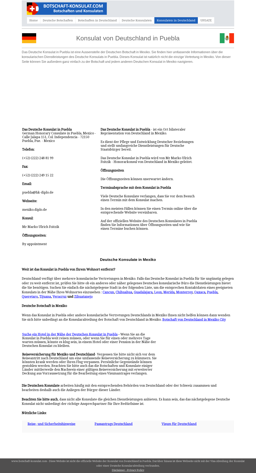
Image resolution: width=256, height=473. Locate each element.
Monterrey (184, 292)
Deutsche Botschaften (58, 20)
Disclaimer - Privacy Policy (128, 470)
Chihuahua (124, 292)
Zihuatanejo (83, 296)
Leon (158, 292)
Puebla (212, 292)
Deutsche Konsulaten (137, 20)
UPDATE (206, 20)
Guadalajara (143, 292)
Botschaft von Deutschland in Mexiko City (194, 319)
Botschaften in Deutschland (97, 20)
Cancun (108, 292)
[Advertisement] (128, 94)
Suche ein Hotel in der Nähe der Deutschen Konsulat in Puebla (70, 334)
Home (33, 20)
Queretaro (30, 296)
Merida (169, 292)
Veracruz (60, 296)
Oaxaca (199, 292)
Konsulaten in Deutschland (176, 20)
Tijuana (45, 296)
